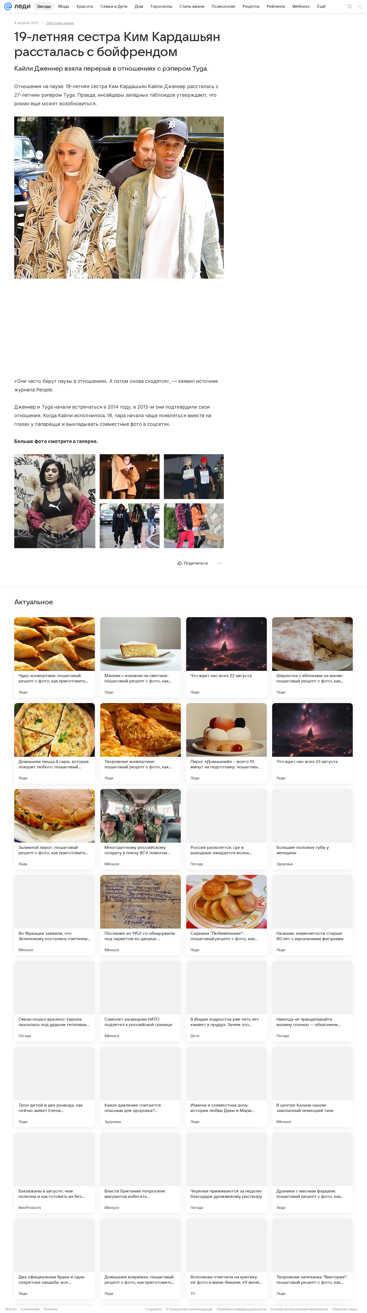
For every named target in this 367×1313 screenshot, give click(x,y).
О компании (30, 1309)
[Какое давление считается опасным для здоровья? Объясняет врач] (140, 1087)
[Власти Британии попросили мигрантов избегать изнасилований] (140, 1173)
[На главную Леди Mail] (21, 6)
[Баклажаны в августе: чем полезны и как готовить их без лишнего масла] (54, 1173)
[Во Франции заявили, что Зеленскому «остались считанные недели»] (54, 915)
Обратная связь (344, 1309)
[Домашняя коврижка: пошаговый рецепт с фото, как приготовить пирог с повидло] (140, 1259)
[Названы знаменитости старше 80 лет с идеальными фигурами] (312, 915)
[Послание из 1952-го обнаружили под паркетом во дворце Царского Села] (140, 915)
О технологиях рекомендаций (189, 1309)
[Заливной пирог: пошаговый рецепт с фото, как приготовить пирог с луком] (54, 829)
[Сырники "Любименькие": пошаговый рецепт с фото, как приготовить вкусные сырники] (226, 915)
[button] (119, 198)
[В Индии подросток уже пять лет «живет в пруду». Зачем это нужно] (226, 1001)
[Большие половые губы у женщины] (312, 829)
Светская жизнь (60, 23)
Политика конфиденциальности (241, 1309)
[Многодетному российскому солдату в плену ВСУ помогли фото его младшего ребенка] (140, 829)
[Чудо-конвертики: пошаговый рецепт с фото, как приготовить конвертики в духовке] (54, 657)
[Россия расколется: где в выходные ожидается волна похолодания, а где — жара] (226, 829)
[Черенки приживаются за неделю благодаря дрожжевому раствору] (226, 1173)
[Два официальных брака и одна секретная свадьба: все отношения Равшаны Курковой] (54, 1259)
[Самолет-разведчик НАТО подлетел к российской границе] (140, 1001)
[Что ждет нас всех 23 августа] (312, 743)
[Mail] (8, 6)
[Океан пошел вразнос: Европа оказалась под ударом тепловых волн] (54, 1001)
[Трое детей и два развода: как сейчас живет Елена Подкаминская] (54, 1087)
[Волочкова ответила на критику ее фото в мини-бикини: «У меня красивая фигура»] (226, 1259)
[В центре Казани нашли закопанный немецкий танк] (312, 1087)
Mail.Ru (11, 1309)
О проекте (153, 1309)
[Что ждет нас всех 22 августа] (226, 657)
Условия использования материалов (299, 1309)
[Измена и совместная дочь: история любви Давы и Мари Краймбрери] (226, 1087)
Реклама (50, 1309)
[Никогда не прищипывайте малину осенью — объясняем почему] (312, 1001)
